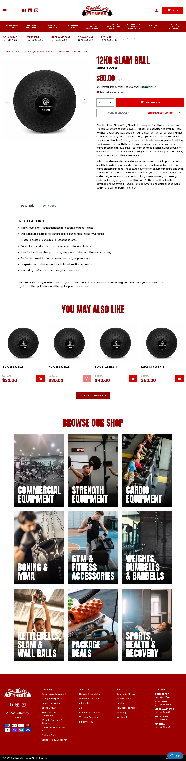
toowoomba (85, 37)
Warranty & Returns (89, 698)
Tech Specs (48, 205)
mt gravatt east (60, 37)
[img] (39, 470)
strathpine (33, 37)
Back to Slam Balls (95, 395)
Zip (80, 707)
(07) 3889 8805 (35, 40)
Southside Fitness (126, 694)
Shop (17, 51)
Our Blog (121, 712)
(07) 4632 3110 (85, 40)
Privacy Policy (86, 721)
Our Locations (124, 698)
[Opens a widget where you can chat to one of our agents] (175, 756)
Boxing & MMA (73, 26)
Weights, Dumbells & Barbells (113, 26)
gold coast (10, 37)
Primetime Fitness (126, 707)
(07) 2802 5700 (109, 40)
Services (121, 703)
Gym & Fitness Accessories (93, 26)
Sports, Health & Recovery (174, 26)
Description (28, 205)
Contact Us (123, 717)
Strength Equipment (32, 26)
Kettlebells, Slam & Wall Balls (133, 26)
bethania (106, 37)
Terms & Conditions (89, 717)
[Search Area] (124, 39)
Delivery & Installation (90, 694)
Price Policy (85, 703)
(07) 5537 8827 (11, 40)
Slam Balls (64, 51)
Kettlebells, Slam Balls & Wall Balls (39, 51)
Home (7, 51)
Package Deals (154, 26)
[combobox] (153, 39)
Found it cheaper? (118, 112)
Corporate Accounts (89, 712)
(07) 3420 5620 (59, 40)
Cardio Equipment (52, 26)
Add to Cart (153, 102)
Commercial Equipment (12, 26)
